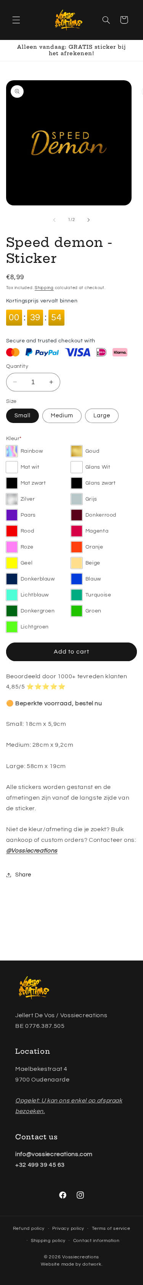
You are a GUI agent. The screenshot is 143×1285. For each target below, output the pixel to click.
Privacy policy (68, 1228)
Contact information (96, 1241)
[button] (16, 20)
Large (101, 415)
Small (22, 415)
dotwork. (92, 1264)
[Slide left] (54, 220)
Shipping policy (48, 1241)
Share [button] (23, 875)
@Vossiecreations (32, 851)
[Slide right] (88, 220)
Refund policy (29, 1228)
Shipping (44, 288)
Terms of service (111, 1228)
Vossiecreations (80, 1257)
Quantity (17, 366)
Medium (62, 415)
